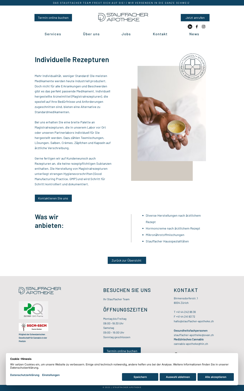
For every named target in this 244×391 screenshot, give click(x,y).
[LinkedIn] (190, 26)
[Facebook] (197, 26)
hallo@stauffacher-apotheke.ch (194, 321)
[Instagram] (203, 26)
